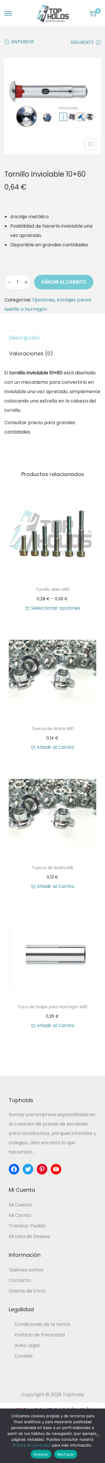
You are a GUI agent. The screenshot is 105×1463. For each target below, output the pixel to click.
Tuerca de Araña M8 (52, 868)
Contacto (20, 1280)
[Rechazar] (98, 1436)
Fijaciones (43, 299)
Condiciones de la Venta (42, 1324)
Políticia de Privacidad (40, 1334)
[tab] (52, 337)
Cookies (24, 1356)
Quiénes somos (26, 1269)
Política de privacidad (32, 1445)
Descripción (24, 337)
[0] (92, 13)
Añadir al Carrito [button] (55, 747)
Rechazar (65, 1454)
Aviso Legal (27, 1345)
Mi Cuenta (20, 1204)
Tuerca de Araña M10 (52, 729)
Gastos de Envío (27, 1291)
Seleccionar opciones (55, 608)
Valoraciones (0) (31, 353)
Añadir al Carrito (63, 282)
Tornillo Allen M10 (52, 589)
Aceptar (41, 1454)
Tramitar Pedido (27, 1225)
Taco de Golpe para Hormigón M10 (53, 1007)
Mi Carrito (20, 1215)
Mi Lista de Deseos (29, 1236)
